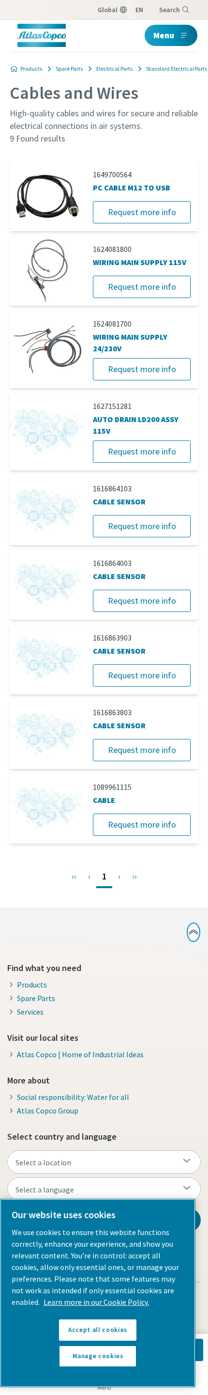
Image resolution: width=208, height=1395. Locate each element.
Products (31, 68)
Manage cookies (98, 1356)
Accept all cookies (97, 1330)
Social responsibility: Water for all (73, 1097)
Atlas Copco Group (47, 1110)
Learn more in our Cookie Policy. (96, 1302)
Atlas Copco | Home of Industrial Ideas (80, 1054)
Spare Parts (69, 68)
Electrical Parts (114, 68)
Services (30, 1012)
